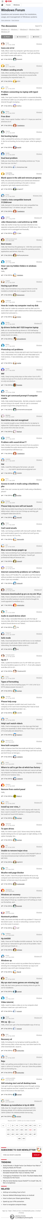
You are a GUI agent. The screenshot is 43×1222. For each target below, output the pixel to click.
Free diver (5, 116)
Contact (38, 1211)
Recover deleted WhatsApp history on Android (18, 1195)
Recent (8, 37)
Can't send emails (9, 528)
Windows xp (6, 960)
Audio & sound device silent (13, 616)
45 (17, 1125)
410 (35, 1125)
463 (13, 1134)
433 (8, 1130)
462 (8, 1134)
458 (21, 1130)
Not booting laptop (9, 136)
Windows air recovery (10, 894)
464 (17, 1134)
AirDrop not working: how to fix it (14, 1192)
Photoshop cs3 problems (12, 349)
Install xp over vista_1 (10, 807)
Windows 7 (15, 29)
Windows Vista (34, 29)
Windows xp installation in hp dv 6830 (17, 1105)
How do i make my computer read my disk (19, 305)
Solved (37, 37)
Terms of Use (17, 1211)
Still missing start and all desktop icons (18, 1083)
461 (35, 1130)
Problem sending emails (12, 70)
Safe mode (6, 638)
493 (24, 1138)
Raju (3, 1061)
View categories (5, 20)
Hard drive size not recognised (14, 420)
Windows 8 (24, 29)
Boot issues (6, 244)
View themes (15, 20)
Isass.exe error (7, 48)
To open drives (7, 829)
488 (19, 1138)
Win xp (4, 1022)
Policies (21, 1213)
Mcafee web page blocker (12, 873)
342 (30, 1125)
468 (21, 1134)
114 (21, 1125)
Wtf (2, 374)
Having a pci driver (9, 286)
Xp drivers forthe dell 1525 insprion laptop (19, 327)
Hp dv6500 (6, 938)
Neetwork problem (9, 916)
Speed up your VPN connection (13, 1201)
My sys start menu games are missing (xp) (20, 982)
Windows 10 (5, 29)
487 (35, 1134)
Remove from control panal (13, 789)
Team (10, 1211)
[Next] (39, 1125)
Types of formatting (10, 682)
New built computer (10, 745)
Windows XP (5, 32)
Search (37, 26)
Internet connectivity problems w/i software (20, 572)
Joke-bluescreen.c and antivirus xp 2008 (19, 222)
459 (26, 1130)
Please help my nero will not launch (17, 506)
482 (30, 1134)
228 (26, 1125)
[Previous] (3, 1125)
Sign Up (4, 1211)
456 (13, 1130)
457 (17, 1130)
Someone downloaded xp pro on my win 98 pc (21, 594)
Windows (16, 5)
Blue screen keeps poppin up (14, 550)
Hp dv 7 (4, 660)
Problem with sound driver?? (14, 442)
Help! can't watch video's (11, 723)
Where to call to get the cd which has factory (20, 767)
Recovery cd (6, 1039)
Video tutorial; (7, 1002)
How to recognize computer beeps (14, 1204)
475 (26, 1134)
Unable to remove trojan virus (14, 850)
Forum (8, 5)
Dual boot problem (9, 158)
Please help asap (8, 701)
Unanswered (22, 37)
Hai (2, 464)
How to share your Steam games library (16, 1198)
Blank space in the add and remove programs (21, 178)
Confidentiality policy (28, 1211)
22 (12, 1125)
